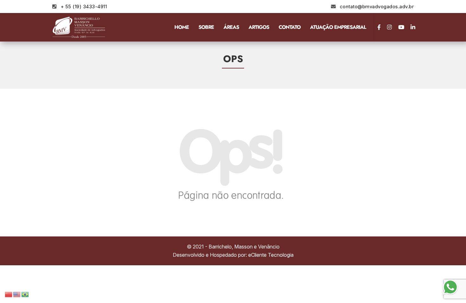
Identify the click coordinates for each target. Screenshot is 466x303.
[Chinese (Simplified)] (9, 294)
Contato (290, 27)
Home (181, 27)
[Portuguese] (25, 294)
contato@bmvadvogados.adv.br (377, 6)
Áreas (231, 27)
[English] (17, 294)
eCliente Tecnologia (271, 255)
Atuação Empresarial (338, 27)
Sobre (206, 27)
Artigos (259, 27)
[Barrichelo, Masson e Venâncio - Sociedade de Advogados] (79, 27)
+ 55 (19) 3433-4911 (84, 6)
